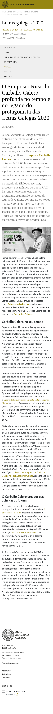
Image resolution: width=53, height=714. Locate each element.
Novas (7, 67)
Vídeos (8, 71)
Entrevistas (11, 62)
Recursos (9, 76)
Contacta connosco (10, 663)
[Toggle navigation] (47, 4)
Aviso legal (6, 674)
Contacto (6, 677)
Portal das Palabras (13, 38)
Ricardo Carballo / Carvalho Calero (22, 30)
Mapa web (6, 671)
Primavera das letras (14, 34)
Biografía (9, 47)
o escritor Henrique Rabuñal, (24, 532)
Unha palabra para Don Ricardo (22, 57)
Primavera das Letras (18, 304)
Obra (7, 52)
